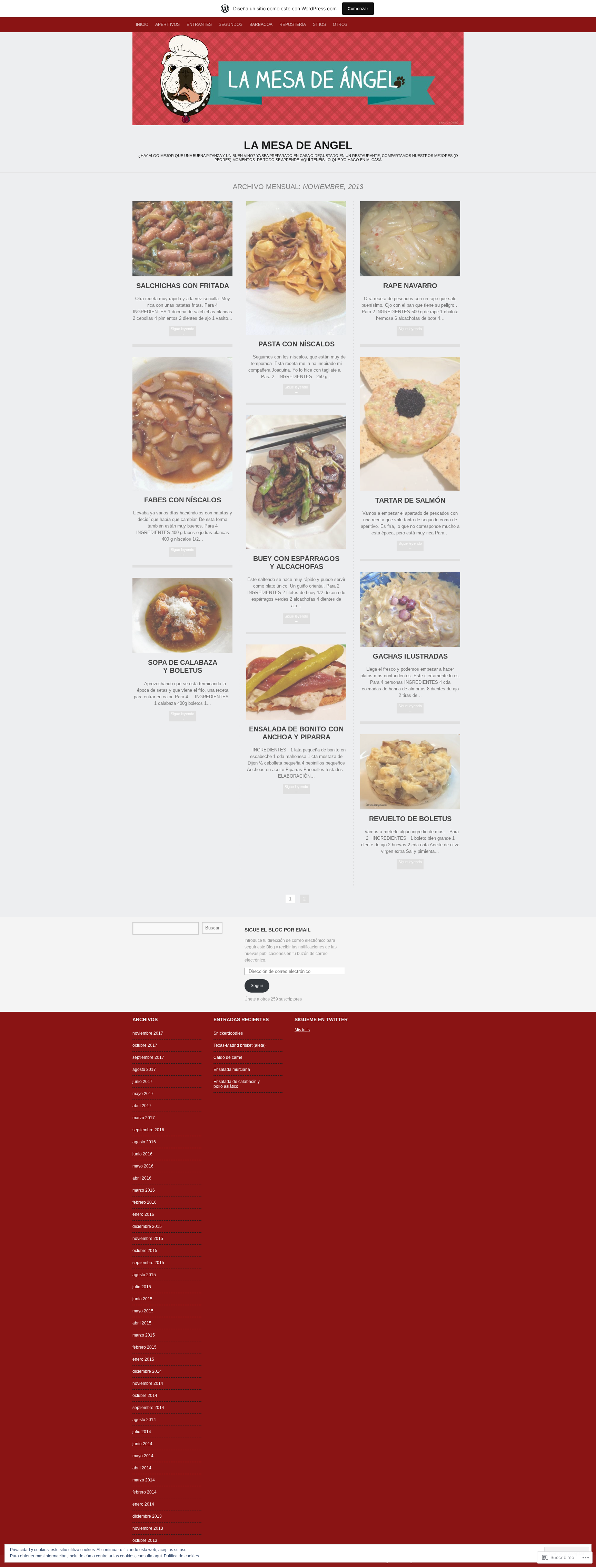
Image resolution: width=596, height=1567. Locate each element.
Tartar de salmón (410, 500)
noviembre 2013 (147, 1528)
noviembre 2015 (147, 1238)
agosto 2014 (144, 1419)
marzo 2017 (143, 1117)
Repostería (292, 24)
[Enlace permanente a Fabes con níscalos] (182, 489)
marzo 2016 (143, 1190)
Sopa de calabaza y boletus (182, 666)
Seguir (257, 985)
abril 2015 (141, 1323)
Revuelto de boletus (410, 818)
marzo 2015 (143, 1335)
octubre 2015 (144, 1250)
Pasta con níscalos (296, 344)
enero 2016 (143, 1214)
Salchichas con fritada (182, 285)
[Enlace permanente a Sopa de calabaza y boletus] (182, 651)
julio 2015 (141, 1286)
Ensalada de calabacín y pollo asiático (236, 1084)
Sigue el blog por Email (278, 930)
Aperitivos (167, 24)
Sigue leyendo (182, 331)
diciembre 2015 (147, 1226)
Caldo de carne (227, 1057)
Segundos (230, 24)
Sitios (319, 24)
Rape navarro (410, 285)
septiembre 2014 (148, 1407)
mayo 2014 (142, 1455)
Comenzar (358, 8)
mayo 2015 (142, 1311)
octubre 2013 (144, 1540)
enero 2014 (143, 1504)
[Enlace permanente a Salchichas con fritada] (182, 274)
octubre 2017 (144, 1045)
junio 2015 (142, 1299)
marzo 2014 (143, 1480)
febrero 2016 (144, 1202)
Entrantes (199, 24)
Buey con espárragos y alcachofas (296, 562)
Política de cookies (181, 1556)
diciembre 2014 (147, 1371)
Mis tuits (302, 1029)
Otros (340, 24)
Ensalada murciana (231, 1069)
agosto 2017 (144, 1069)
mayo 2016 (142, 1166)
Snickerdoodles (228, 1033)
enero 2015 (143, 1359)
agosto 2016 (144, 1142)
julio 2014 (141, 1431)
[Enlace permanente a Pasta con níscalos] (296, 333)
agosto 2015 (144, 1274)
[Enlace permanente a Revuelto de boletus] (410, 807)
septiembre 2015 (148, 1262)
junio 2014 (142, 1443)
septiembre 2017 (148, 1057)
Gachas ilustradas (410, 656)
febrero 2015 (144, 1347)
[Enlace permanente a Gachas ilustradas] (410, 645)
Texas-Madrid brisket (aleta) (239, 1045)
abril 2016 (141, 1178)
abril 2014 (141, 1468)
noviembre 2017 (147, 1033)
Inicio (142, 24)
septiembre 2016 (148, 1129)
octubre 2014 (144, 1395)
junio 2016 (142, 1154)
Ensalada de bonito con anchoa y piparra (296, 733)
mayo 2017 (142, 1093)
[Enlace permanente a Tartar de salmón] (410, 489)
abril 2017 (141, 1105)
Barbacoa (260, 24)
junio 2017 (142, 1081)
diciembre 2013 (147, 1516)
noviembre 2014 (147, 1383)
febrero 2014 (144, 1492)
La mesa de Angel (298, 78)
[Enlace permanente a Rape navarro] (410, 274)
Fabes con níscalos (182, 500)
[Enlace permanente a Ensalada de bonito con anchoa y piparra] (296, 718)
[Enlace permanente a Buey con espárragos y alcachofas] (296, 547)
